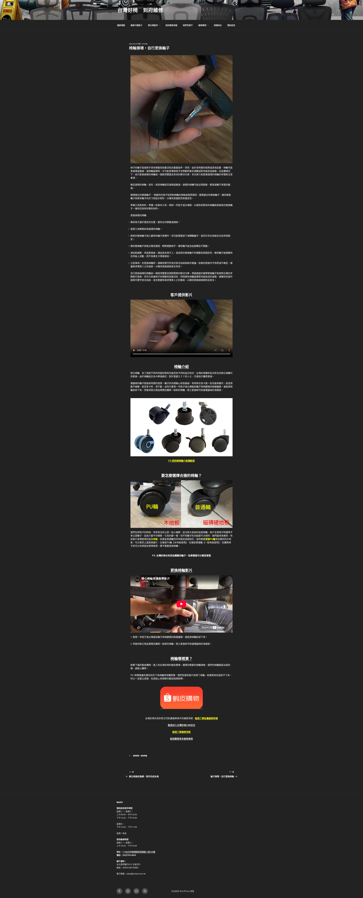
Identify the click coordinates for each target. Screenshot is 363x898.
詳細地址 (218, 25)
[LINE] (145, 891)
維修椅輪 (144, 756)
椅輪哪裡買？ (181, 659)
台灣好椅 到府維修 (140, 10)
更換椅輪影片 (181, 570)
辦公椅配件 (153, 25)
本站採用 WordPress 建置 (182, 891)
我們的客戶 (188, 25)
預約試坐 (231, 25)
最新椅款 (121, 25)
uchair (145, 44)
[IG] (128, 891)
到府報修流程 (171, 25)
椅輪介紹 (181, 367)
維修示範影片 (137, 25)
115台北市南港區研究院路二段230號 (139, 851)
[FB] (119, 891)
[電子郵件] (136, 891)
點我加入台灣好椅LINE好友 (181, 725)
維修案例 (202, 25)
